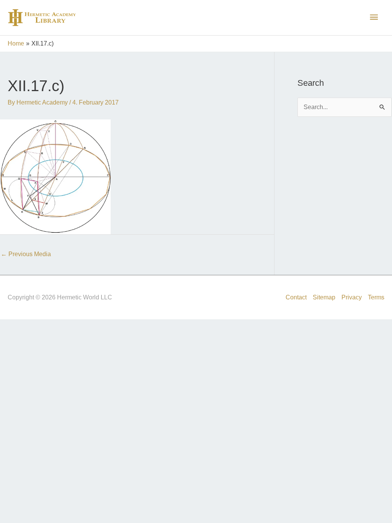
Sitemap (324, 297)
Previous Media (26, 254)
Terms (376, 297)
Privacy (351, 297)
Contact (296, 297)
